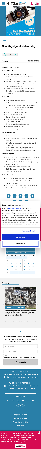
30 (21, 258)
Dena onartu (20, 237)
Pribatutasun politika (20, 422)
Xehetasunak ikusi (28, 231)
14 (24, 263)
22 (29, 266)
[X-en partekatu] (15, 196)
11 (12, 263)
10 (7, 263)
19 (16, 266)
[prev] (7, 252)
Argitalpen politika (20, 415)
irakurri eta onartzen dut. (20, 357)
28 (13, 258)
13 (20, 263)
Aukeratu (19, 243)
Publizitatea (20, 396)
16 (33, 263)
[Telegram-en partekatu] (32, 196)
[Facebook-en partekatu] (9, 196)
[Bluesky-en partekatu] (26, 196)
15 (29, 263)
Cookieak (20, 426)
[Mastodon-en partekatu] (20, 196)
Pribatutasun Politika (11, 357)
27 (9, 258)
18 (12, 266)
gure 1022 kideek (14, 208)
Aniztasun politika (20, 418)
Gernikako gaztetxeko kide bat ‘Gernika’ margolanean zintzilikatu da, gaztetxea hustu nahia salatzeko (20, 313)
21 (24, 266)
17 (7, 266)
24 (7, 269)
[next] (33, 252)
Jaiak (4, 40)
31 (25, 258)
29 (17, 258)
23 (33, 266)
